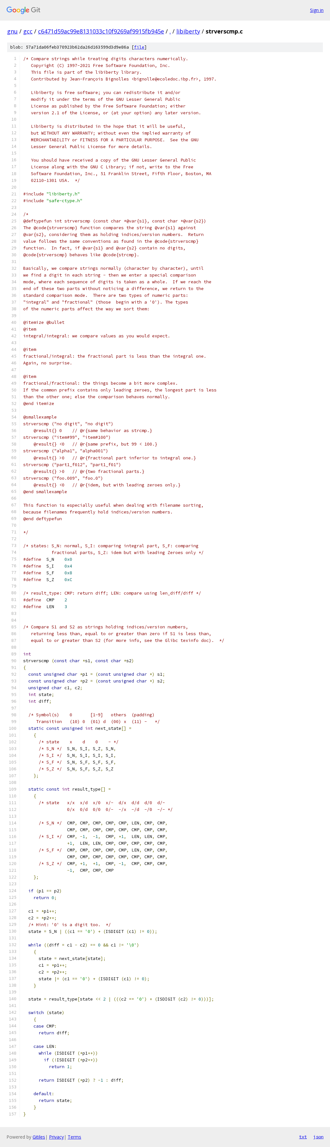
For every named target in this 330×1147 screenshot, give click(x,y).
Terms (74, 1137)
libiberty (188, 31)
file (139, 47)
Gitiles (39, 1137)
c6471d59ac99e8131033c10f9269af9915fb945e (101, 31)
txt (303, 1137)
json (318, 1137)
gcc (28, 31)
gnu (12, 31)
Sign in (317, 10)
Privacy (56, 1137)
